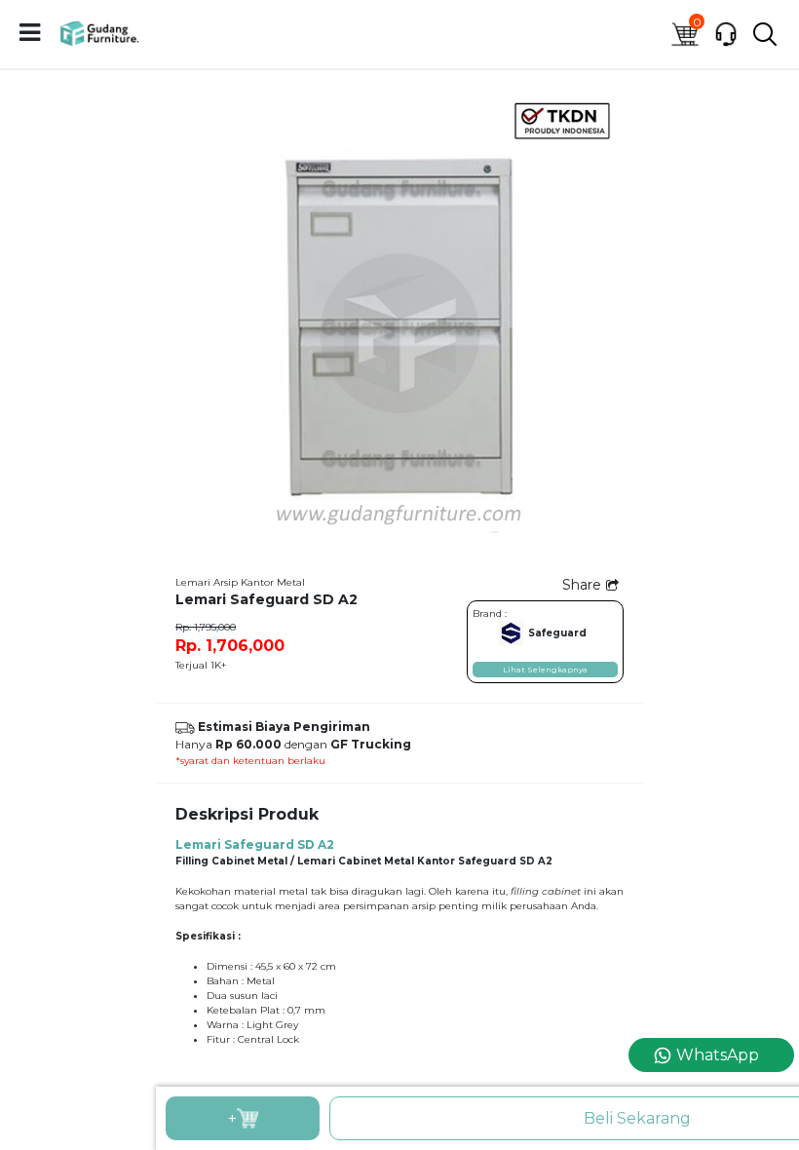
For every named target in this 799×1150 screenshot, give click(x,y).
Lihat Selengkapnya (545, 669)
